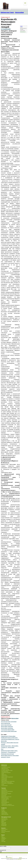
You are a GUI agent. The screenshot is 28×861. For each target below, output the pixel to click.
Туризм (3, 837)
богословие (4, 794)
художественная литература (7, 781)
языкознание (4, 785)
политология (4, 775)
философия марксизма (10, 731)
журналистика (4, 768)
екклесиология (4, 797)
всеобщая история (5, 767)
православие (4, 813)
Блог (2, 836)
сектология (4, 803)
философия (19, 12)
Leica (21, 26)
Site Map (3, 841)
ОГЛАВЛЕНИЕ (6, 29)
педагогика (3, 774)
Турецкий (3, 823)
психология (4, 778)
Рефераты (3, 838)
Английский (4, 818)
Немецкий (3, 820)
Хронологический (5, 831)
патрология (4, 801)
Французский (4, 819)
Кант (2, 749)
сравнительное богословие (7, 805)
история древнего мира (6, 770)
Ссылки (3, 839)
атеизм (3, 809)
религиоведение (5, 802)
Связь (2, 840)
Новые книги (4, 829)
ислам (2, 810)
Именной (3, 830)
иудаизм (3, 811)
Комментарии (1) (5, 17)
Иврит (2, 821)
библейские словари (6, 793)
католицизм (4, 812)
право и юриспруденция (7, 776)
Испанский (3, 824)
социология (4, 779)
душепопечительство (6, 796)
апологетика (4, 790)
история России (5, 769)
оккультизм (4, 800)
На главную (4, 766)
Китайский (3, 825)
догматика (3, 795)
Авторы (3, 832)
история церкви (5, 798)
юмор (2, 784)
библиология (4, 792)
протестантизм (4, 814)
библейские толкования (7, 791)
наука (2, 773)
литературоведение (5, 772)
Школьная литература (6, 782)
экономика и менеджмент (7, 783)
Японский (3, 822)
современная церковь (6, 804)
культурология (4, 771)
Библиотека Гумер (7, 12)
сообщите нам (19, 859)
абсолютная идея (5, 721)
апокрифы (3, 789)
